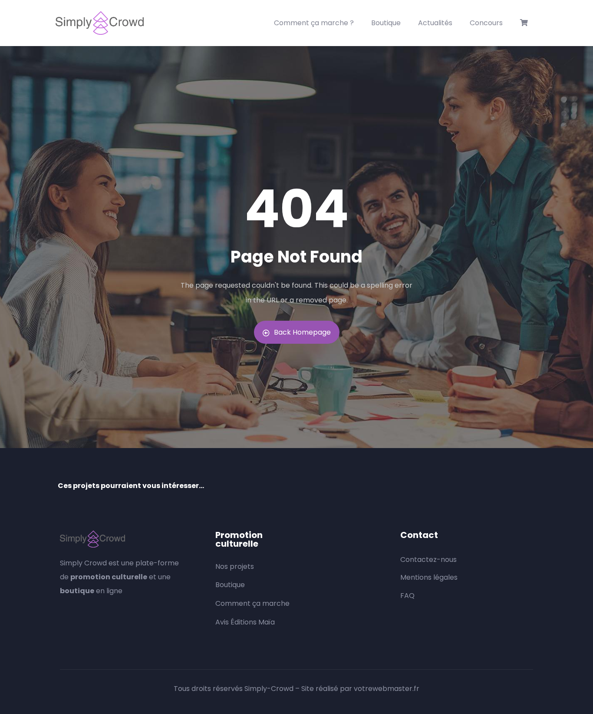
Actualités (435, 23)
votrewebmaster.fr (386, 689)
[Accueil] (100, 23)
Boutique (386, 23)
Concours (486, 23)
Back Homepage (302, 332)
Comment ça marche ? (314, 23)
